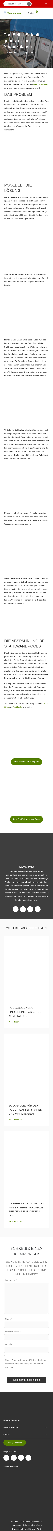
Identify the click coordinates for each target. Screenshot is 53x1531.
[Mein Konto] (36, 3)
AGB (39, 1529)
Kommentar (11, 1280)
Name (8, 1319)
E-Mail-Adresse (13, 1331)
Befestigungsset (40, 84)
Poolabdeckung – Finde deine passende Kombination (24, 1011)
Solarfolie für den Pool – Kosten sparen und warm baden (25, 1109)
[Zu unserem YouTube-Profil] (38, 909)
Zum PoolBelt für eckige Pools (26, 819)
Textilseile (17, 707)
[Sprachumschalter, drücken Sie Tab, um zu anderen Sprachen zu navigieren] (44, 4)
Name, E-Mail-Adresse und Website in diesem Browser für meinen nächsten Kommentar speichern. (26, 1363)
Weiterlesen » (14, 1022)
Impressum (16, 1525)
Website (8, 1344)
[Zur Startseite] (13, 13)
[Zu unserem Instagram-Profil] (23, 909)
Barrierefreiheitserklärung (23, 1529)
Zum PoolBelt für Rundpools (26, 761)
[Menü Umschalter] (47, 13)
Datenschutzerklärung (32, 1525)
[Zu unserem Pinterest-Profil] (30, 909)
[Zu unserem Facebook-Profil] (16, 909)
